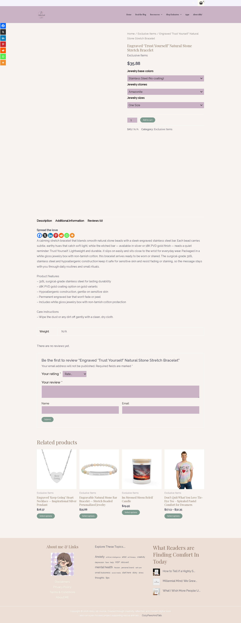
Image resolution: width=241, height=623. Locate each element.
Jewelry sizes (136, 97)
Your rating (51, 374)
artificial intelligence (113, 557)
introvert (125, 562)
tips (107, 577)
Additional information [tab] (69, 220)
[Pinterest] (55, 235)
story (134, 572)
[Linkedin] (50, 235)
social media (116, 573)
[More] (72, 235)
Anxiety (100, 556)
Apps (187, 14)
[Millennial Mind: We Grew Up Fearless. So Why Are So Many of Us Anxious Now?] (156, 581)
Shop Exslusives (172, 14)
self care (138, 568)
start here (126, 572)
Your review (52, 382)
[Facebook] (39, 235)
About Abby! (197, 14)
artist (124, 557)
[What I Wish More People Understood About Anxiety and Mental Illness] (156, 591)
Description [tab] (44, 220)
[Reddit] (61, 235)
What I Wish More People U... (181, 590)
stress (141, 573)
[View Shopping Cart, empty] (201, 3)
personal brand (127, 568)
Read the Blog (140, 14)
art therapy (132, 557)
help (112, 562)
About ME (62, 597)
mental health (104, 567)
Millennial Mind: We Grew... (180, 581)
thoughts (99, 577)
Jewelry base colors (140, 71)
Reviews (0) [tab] (95, 220)
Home (128, 14)
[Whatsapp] (66, 235)
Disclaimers (62, 581)
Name (45, 403)
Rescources (155, 14)
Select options (46, 516)
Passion (117, 568)
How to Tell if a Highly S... (179, 571)
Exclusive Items (147, 33)
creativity (141, 557)
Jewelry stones (137, 84)
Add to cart (147, 120)
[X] (45, 235)
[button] (193, 3)
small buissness (102, 572)
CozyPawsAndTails (151, 615)
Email (125, 403)
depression (99, 562)
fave (107, 562)
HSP (117, 562)
